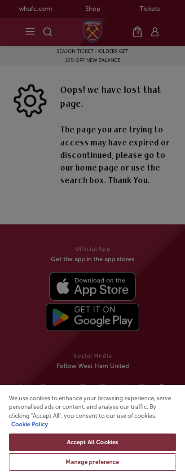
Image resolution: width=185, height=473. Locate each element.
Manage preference (92, 462)
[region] (92, 428)
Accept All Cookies (92, 442)
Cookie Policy (29, 424)
